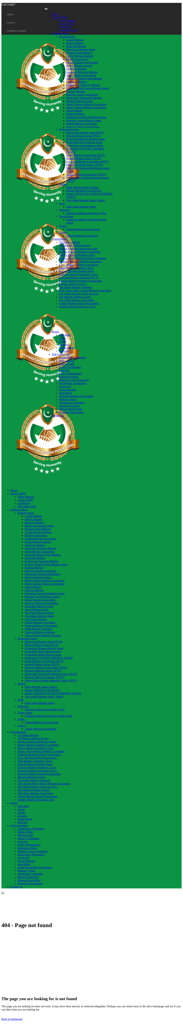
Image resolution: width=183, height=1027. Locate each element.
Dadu (62, 203)
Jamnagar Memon (76, 68)
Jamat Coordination (70, 367)
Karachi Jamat (67, 36)
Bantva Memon (75, 43)
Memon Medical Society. (73, 284)
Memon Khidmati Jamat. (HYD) (84, 164)
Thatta (62, 226)
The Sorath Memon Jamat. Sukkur (85, 200)
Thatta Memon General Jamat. (83, 229)
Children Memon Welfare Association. (80, 261)
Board (55, 331)
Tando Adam (66, 216)
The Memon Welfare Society (75, 296)
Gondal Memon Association (82, 62)
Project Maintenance (70, 373)
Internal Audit (67, 363)
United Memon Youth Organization (79, 303)
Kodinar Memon (75, 91)
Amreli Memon (74, 39)
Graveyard (65, 386)
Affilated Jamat (60, 33)
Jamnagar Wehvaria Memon (82, 72)
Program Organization (71, 412)
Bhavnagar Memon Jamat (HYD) (85, 132)
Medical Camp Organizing (74, 380)
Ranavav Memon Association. (83, 126)
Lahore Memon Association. (82, 235)
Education (64, 334)
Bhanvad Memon (76, 46)
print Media (65, 392)
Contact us (58, 415)
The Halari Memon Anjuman (75, 287)
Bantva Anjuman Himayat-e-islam (78, 248)
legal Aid (64, 370)
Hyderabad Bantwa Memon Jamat (85, 139)
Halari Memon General (79, 65)
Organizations (60, 238)
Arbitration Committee (71, 402)
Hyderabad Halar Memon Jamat (84, 142)
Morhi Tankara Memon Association (86, 107)
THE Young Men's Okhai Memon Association (85, 290)
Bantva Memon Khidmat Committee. (80, 251)
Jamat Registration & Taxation (76, 396)
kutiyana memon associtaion (82, 94)
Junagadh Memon (76, 81)
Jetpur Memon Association (81, 75)
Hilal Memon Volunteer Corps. (76, 267)
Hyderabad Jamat (69, 129)
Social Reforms (67, 389)
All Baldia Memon (69, 242)
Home (55, 14)
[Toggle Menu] (46, 8)
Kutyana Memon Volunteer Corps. (78, 274)
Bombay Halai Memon (79, 52)
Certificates (65, 26)
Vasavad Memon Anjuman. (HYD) (86, 174)
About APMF (59, 17)
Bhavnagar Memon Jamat (80, 49)
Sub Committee (60, 354)
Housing (64, 344)
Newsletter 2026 (68, 30)
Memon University (69, 405)
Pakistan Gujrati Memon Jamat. (84, 120)
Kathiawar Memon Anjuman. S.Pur (86, 213)
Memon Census (68, 399)
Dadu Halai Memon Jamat (81, 206)
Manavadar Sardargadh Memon (84, 97)
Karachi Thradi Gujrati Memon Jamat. (87, 88)
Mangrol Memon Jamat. (79, 101)
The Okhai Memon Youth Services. (79, 293)
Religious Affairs (69, 376)
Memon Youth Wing (71, 409)
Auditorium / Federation (72, 357)
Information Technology (72, 383)
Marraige (64, 351)
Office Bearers (67, 20)
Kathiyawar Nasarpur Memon (83, 84)
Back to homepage (12, 1019)
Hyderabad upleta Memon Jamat (84, 145)
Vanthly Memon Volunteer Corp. (77, 306)
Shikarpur (64, 209)
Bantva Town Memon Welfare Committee (82, 258)
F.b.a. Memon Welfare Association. (79, 264)
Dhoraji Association (77, 59)
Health (62, 341)
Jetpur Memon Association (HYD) (85, 155)
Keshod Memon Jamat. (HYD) (83, 158)
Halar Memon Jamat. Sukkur (82, 187)
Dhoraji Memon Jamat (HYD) (83, 135)
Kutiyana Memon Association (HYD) (87, 161)
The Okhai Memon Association (76, 300)
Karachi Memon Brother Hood (76, 271)
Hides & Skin (66, 360)
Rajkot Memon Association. (82, 123)
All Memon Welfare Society (75, 245)
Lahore (63, 232)
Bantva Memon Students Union (77, 255)
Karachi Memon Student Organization (80, 280)
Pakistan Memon (75, 113)
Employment (66, 347)
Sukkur (63, 184)
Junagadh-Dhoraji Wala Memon (84, 78)
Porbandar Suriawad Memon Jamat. (86, 117)
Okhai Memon (74, 110)
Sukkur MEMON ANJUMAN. (84, 190)
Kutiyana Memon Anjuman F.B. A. (79, 277)
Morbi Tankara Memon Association (86, 104)
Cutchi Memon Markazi (79, 55)
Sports (62, 338)
